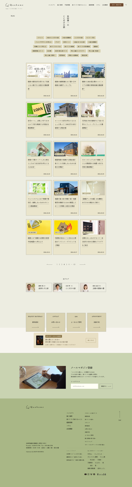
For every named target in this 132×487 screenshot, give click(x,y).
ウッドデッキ (98, 454)
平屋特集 (67, 5)
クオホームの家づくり (91, 413)
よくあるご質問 (89, 435)
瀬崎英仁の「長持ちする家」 (75, 457)
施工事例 (60, 5)
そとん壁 (102, 456)
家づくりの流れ (89, 419)
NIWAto (90, 454)
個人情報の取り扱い (90, 438)
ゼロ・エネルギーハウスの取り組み (94, 444)
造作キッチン (101, 468)
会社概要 (105, 5)
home (7, 8)
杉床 (91, 465)
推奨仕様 (87, 416)
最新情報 (91, 5)
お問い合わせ (88, 429)
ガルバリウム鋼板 (93, 456)
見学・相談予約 (116, 4)
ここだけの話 (13, 8)
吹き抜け (92, 459)
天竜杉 (99, 459)
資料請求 (87, 425)
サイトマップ (88, 441)
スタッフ (87, 422)
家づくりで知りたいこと (79, 5)
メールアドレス (75, 381)
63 (75, 264)
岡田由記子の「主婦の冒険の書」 (76, 460)
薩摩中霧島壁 (91, 468)
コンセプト (51, 5)
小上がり (97, 462)
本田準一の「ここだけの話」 (75, 454)
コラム (98, 5)
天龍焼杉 (90, 462)
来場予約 (87, 432)
